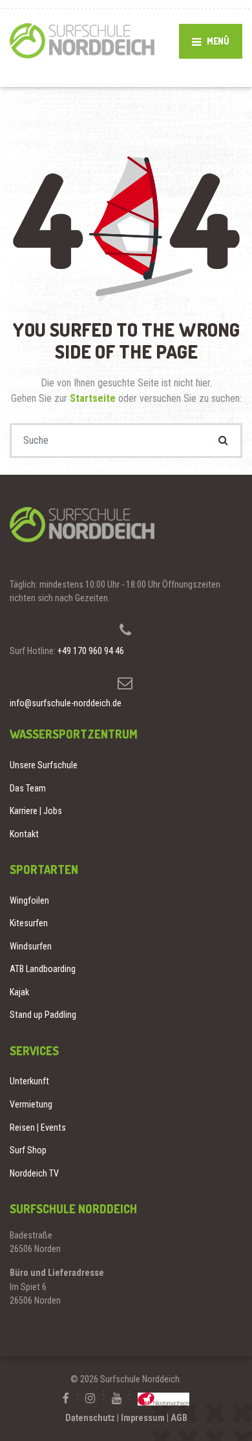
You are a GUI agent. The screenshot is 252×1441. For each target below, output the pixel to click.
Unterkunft (29, 1081)
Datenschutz (90, 1418)
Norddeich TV (34, 1173)
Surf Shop (28, 1150)
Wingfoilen (29, 900)
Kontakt (24, 834)
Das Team (28, 788)
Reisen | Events (38, 1127)
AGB (179, 1418)
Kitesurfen (29, 923)
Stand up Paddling (43, 1014)
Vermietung (31, 1104)
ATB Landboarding (43, 969)
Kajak (19, 992)
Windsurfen (31, 946)
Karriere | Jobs (36, 811)
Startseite (94, 398)
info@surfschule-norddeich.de (65, 703)
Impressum (143, 1418)
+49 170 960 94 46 (91, 651)
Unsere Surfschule (44, 765)
